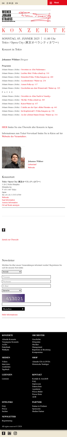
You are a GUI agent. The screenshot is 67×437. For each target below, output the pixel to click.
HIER (4, 127)
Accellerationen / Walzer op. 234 (33, 80)
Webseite (31, 167)
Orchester (38, 335)
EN (16, 3)
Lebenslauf (32, 164)
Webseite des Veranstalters (14, 136)
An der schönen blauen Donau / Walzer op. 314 (39, 114)
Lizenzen (7, 374)
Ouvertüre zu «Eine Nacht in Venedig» (36, 96)
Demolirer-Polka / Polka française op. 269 (37, 77)
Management (37, 347)
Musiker (35, 344)
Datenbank (6, 347)
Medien (6, 357)
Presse (4, 408)
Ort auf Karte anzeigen (10, 205)
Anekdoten (6, 366)
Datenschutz (37, 386)
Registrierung (7, 420)
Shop (34, 357)
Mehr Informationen (10, 314)
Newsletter (9, 416)
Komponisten (37, 352)
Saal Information (8, 199)
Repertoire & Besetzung (41, 349)
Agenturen (36, 389)
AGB (34, 396)
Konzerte (7, 335)
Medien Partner (38, 411)
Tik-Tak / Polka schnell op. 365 (33, 99)
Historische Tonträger (40, 364)
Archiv (4, 344)
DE (3, 3)
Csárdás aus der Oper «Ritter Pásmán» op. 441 (39, 107)
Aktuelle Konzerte (9, 339)
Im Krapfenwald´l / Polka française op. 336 (37, 111)
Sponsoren (36, 408)
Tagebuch (5, 369)
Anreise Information (10, 202)
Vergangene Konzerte (10, 341)
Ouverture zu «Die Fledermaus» (33, 69)
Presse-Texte (37, 394)
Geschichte (36, 339)
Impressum (36, 383)
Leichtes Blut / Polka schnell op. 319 (35, 73)
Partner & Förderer (39, 406)
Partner (37, 402)
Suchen (5, 411)
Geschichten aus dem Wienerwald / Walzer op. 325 (40, 88)
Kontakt (37, 374)
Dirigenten (36, 341)
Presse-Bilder (37, 391)
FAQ (34, 381)
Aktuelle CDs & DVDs (41, 361)
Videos (4, 361)
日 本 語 (10, 3)
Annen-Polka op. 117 (29, 84)
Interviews (6, 364)
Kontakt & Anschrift (40, 378)
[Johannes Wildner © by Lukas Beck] (13, 157)
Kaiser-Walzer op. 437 (29, 103)
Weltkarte (5, 349)
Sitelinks (7, 402)
